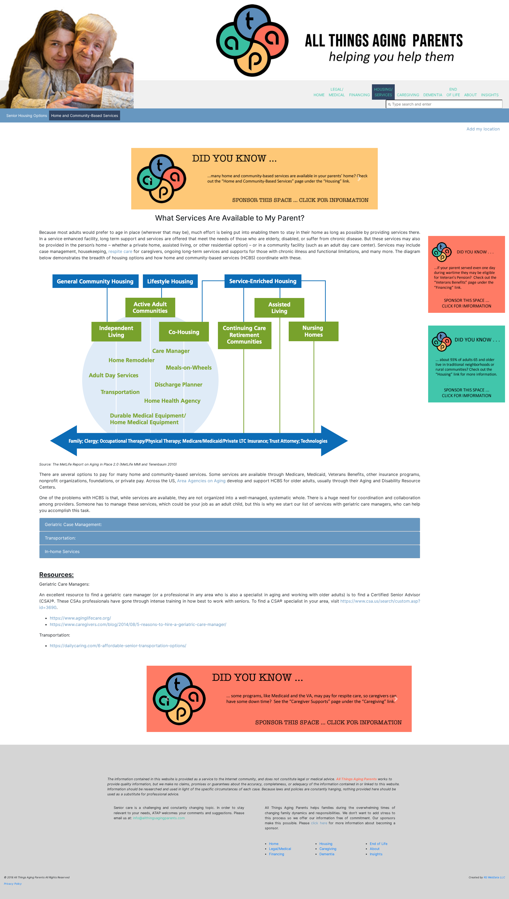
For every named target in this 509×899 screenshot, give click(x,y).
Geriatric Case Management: (73, 524)
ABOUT (470, 95)
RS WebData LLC (494, 877)
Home (273, 844)
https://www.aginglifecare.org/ (80, 618)
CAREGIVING (408, 95)
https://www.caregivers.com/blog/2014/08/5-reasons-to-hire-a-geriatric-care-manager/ (138, 624)
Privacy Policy (13, 883)
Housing (325, 844)
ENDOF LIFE (453, 92)
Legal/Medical (280, 849)
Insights (376, 854)
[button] (149, 179)
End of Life (378, 844)
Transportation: (60, 538)
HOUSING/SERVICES (383, 92)
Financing (276, 854)
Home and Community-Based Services (84, 115)
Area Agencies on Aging (201, 480)
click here (319, 823)
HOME (319, 95)
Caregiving (327, 849)
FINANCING (359, 95)
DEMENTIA (432, 95)
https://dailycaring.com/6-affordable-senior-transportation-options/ (118, 645)
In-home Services (62, 551)
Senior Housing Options (26, 115)
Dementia (326, 854)
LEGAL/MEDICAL (337, 92)
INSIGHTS (490, 95)
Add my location (483, 128)
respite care (120, 251)
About (375, 849)
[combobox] (444, 104)
